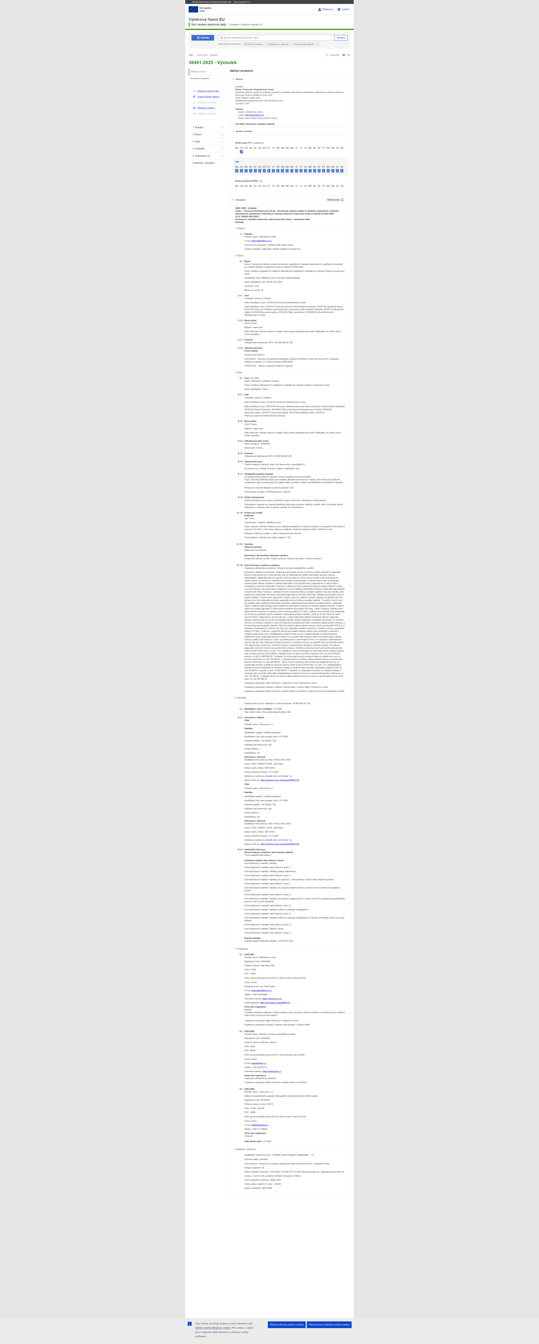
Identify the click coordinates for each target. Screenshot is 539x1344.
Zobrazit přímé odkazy (208, 96)
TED (191, 55)
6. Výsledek (198, 148)
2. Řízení (197, 134)
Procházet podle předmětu (304, 44)
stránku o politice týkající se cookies (213, 1328)
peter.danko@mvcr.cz (254, 115)
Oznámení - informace (204, 163)
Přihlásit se (327, 9)
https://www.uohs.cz (272, 1071)
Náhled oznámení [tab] (198, 72)
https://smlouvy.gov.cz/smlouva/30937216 (280, 780)
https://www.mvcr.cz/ (272, 998)
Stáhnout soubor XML (208, 91)
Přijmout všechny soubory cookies (287, 1324)
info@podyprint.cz (259, 1125)
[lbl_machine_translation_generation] (261, 181)
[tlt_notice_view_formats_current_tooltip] (342, 199)
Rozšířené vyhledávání (253, 44)
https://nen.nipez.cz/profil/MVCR (275, 1002)
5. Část (196, 141)
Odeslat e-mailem (206, 108)
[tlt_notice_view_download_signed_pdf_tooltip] (241, 151)
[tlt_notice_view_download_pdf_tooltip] (236, 170)
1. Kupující (198, 127)
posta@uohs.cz (258, 1063)
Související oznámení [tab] (199, 78)
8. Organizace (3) (201, 156)
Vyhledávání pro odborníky (278, 44)
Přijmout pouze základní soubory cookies (329, 1324)
